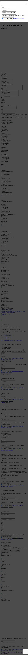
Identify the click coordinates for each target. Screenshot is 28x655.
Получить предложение (7, 16)
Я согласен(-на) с (13, 19)
